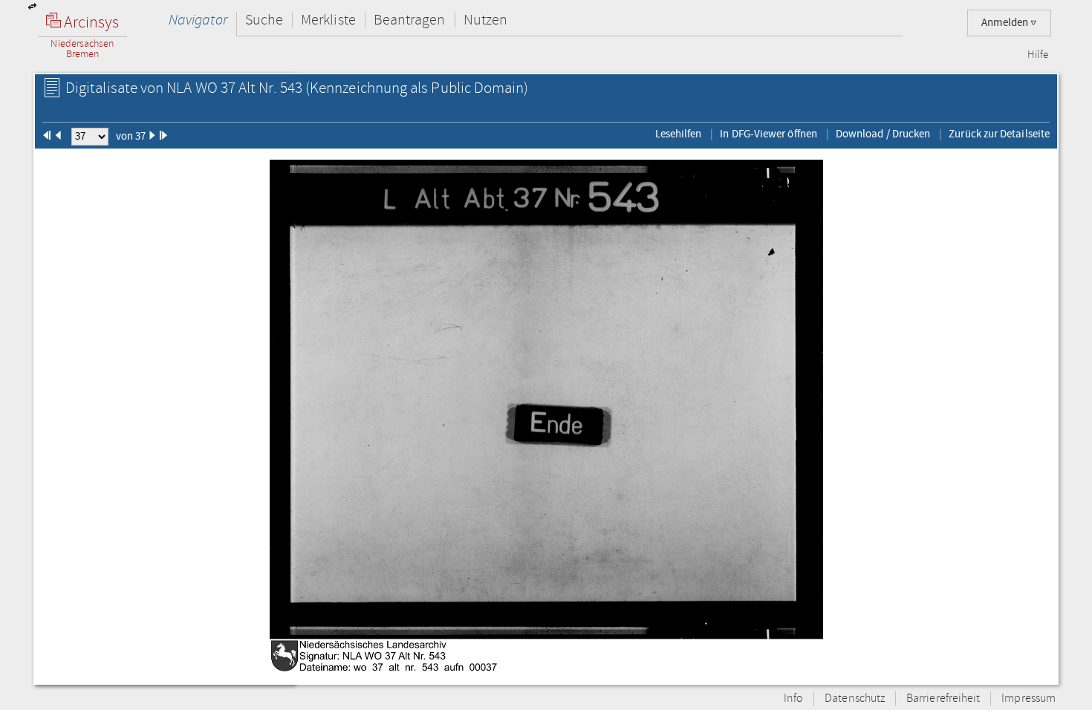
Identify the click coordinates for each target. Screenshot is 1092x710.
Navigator (198, 19)
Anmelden (1005, 23)
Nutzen (485, 19)
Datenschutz (855, 698)
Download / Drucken (883, 133)
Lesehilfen (678, 133)
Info (793, 698)
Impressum (1028, 698)
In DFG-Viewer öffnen (768, 133)
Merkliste (328, 19)
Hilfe (1037, 55)
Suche (264, 19)
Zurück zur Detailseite (999, 133)
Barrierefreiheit (943, 698)
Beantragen (410, 19)
